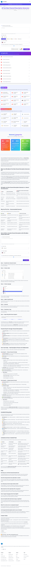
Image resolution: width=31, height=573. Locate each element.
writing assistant (26, 157)
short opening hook (9, 177)
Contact (17, 559)
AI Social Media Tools (3, 557)
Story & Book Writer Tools (4, 560)
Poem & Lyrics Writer (11, 560)
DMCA (24, 559)
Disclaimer (25, 557)
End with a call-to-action (6, 344)
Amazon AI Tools (11, 559)
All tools (2, 554)
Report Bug (10, 321)
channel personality (7, 182)
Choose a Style (4, 35)
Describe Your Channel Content (6, 25)
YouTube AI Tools (11, 554)
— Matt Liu (2, 530)
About (17, 554)
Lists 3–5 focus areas (6, 375)
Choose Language (4, 40)
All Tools (4, 6)
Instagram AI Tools (11, 557)
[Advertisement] (15, 16)
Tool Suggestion (18, 560)
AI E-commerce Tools (3, 559)
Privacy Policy (25, 554)
